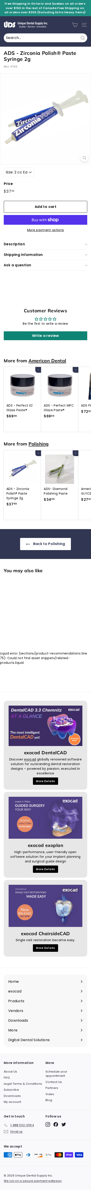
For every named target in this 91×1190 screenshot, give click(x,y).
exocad (30, 759)
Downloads (12, 1096)
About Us (10, 1071)
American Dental (47, 360)
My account (12, 1102)
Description (14, 244)
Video (50, 1094)
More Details (45, 781)
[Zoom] (84, 158)
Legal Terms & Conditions (23, 1084)
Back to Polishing (48, 543)
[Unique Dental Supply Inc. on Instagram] (48, 1124)
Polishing (38, 444)
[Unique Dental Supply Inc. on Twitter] (63, 1124)
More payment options (45, 230)
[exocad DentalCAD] (45, 726)
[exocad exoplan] (45, 818)
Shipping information (23, 254)
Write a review (45, 335)
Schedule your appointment (56, 1073)
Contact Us (54, 1082)
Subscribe (11, 1090)
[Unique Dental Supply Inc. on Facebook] (55, 1124)
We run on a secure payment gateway (33, 1181)
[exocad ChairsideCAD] (45, 906)
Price (8, 183)
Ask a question (17, 265)
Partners (52, 1088)
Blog (49, 1100)
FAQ (7, 1077)
